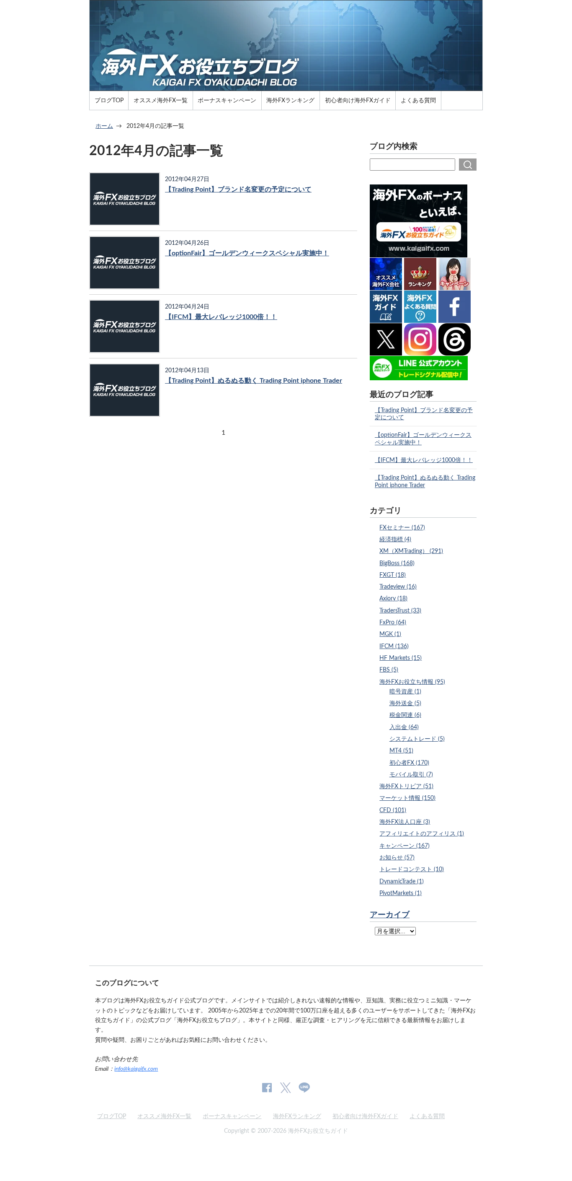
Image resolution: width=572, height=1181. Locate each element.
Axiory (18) (393, 598)
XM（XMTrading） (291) (411, 551)
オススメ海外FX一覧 (161, 100)
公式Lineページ (304, 1087)
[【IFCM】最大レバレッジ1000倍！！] (124, 326)
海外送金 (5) (405, 703)
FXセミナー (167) (402, 527)
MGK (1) (390, 634)
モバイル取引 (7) (411, 774)
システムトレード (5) (417, 739)
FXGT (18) (392, 575)
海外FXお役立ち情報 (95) (412, 682)
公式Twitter (285, 1087)
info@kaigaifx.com (136, 1069)
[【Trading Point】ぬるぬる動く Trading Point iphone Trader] (124, 390)
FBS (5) (388, 670)
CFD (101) (392, 810)
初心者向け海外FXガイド (358, 100)
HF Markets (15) (400, 658)
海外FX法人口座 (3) (404, 822)
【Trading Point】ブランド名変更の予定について (238, 189)
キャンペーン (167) (404, 846)
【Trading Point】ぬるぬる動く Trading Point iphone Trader (253, 380)
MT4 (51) (401, 751)
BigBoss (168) (397, 563)
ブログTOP (109, 100)
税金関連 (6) (405, 715)
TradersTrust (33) (400, 610)
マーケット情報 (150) (407, 798)
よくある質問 (418, 100)
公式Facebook (267, 1087)
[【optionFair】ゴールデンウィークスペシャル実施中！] (124, 262)
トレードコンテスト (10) (411, 869)
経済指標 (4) (395, 539)
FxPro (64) (392, 622)
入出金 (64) (404, 727)
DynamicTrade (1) (401, 881)
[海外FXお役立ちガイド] (286, 87)
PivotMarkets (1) (400, 893)
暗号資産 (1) (405, 691)
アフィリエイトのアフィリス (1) (421, 834)
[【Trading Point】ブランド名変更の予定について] (124, 199)
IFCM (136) (394, 646)
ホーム (104, 126)
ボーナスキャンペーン (227, 100)
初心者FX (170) (409, 763)
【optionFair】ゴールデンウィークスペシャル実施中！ (247, 253)
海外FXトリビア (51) (406, 786)
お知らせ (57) (397, 857)
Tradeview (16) (398, 587)
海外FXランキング (290, 100)
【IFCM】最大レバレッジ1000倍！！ (221, 317)
